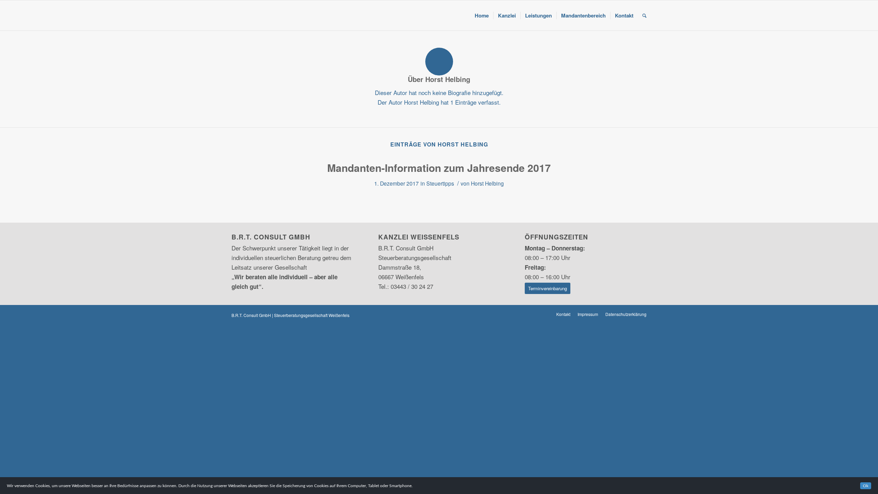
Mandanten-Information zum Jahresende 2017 (439, 167)
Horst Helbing (487, 183)
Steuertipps (440, 183)
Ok (865, 486)
